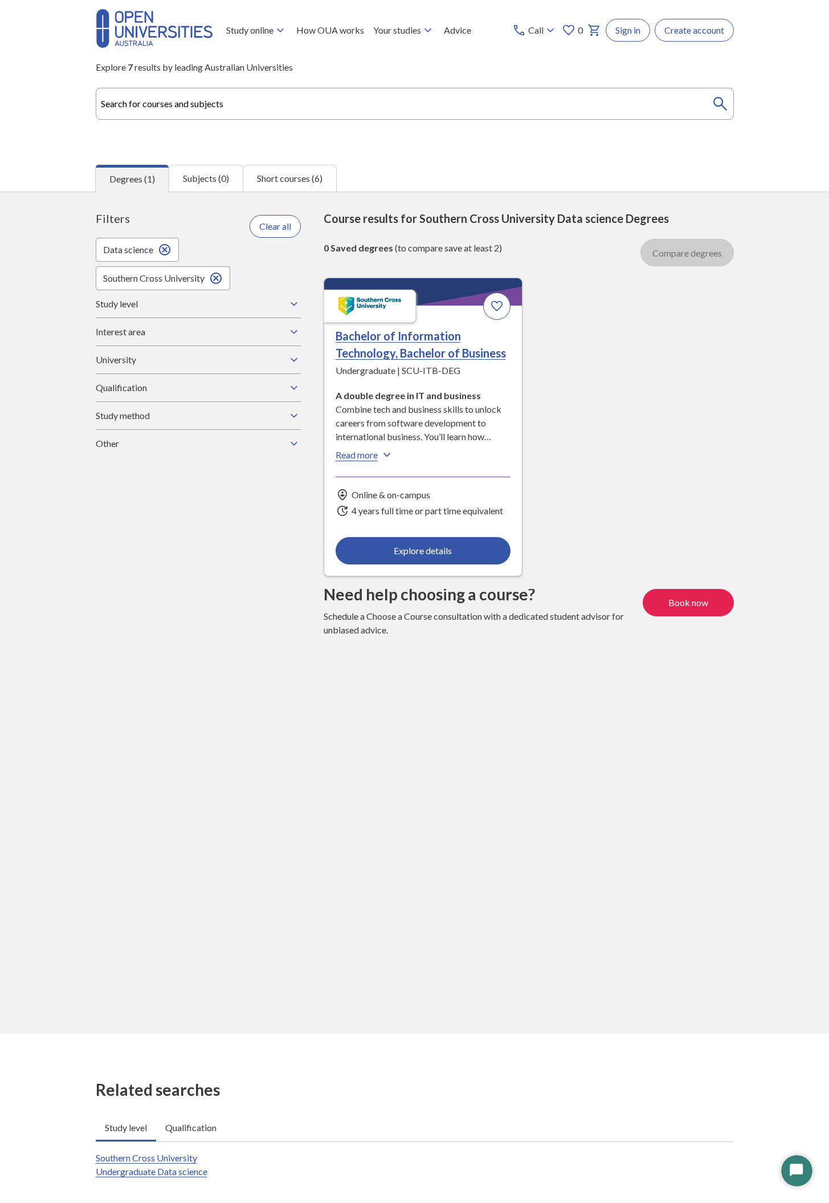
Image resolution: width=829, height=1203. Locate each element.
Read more (357, 454)
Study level (117, 303)
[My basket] (594, 30)
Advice (457, 30)
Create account (694, 30)
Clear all (275, 226)
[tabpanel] (414, 613)
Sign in (627, 30)
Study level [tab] (126, 1127)
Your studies (397, 30)
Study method (123, 415)
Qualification (121, 387)
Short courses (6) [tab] (289, 178)
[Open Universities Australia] (154, 44)
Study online (249, 30)
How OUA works (330, 30)
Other (107, 443)
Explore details (423, 550)
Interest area (120, 331)
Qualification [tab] (191, 1127)
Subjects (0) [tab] (206, 178)
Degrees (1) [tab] (132, 178)
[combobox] (415, 104)
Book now (688, 602)
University (116, 359)
